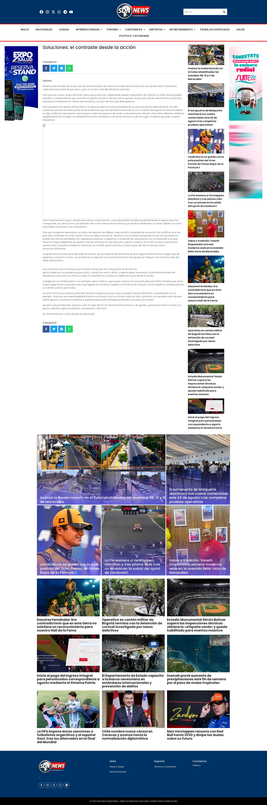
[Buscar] (224, 12)
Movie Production (118, 771)
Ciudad (64, 29)
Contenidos (133, 29)
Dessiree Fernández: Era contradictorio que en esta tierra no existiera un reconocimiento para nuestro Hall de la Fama (204, 293)
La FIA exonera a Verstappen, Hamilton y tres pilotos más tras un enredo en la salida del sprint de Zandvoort (206, 201)
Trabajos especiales (215, 29)
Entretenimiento (181, 29)
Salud (240, 29)
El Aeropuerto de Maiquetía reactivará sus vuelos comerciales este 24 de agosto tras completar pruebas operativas (205, 117)
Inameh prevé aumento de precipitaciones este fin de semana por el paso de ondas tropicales (196, 679)
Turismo (112, 29)
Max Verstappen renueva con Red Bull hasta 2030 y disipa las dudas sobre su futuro (195, 735)
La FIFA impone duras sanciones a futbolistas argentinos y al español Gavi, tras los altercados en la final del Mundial (66, 737)
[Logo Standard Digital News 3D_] (133, 11)
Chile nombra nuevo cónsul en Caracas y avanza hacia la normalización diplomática (127, 735)
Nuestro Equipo (117, 766)
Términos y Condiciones (165, 766)
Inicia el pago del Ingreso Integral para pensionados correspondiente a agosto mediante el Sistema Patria (205, 423)
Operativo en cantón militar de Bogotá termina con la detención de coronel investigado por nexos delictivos (205, 337)
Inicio (25, 29)
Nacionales (44, 29)
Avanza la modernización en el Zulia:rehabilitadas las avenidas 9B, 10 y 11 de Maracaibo (205, 74)
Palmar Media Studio (167, 801)
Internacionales (88, 29)
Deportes (156, 29)
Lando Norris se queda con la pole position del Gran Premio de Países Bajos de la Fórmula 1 (206, 162)
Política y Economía (134, 35)
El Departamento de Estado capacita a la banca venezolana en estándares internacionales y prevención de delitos (133, 681)
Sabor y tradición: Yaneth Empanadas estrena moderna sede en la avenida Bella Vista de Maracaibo (205, 246)
